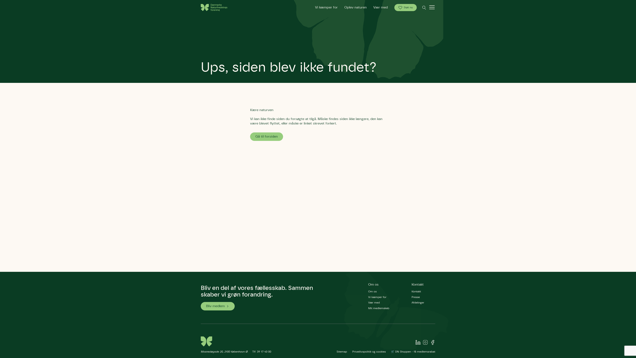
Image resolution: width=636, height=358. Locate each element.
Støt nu (408, 7)
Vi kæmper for (326, 7)
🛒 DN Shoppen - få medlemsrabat (413, 351)
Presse (416, 297)
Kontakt (418, 284)
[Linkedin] (418, 343)
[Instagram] (425, 343)
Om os (373, 284)
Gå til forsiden (266, 136)
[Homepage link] (214, 7)
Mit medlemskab (378, 308)
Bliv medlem (215, 306)
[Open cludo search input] (424, 7)
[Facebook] (432, 343)
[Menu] (432, 7)
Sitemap (342, 351)
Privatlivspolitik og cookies (369, 351)
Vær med (380, 7)
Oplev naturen (355, 7)
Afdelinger (418, 302)
